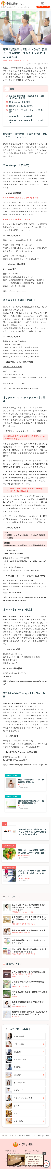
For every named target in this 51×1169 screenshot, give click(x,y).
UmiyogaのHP (9, 269)
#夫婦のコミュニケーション (21, 976)
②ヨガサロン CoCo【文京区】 (22, 106)
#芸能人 (14, 996)
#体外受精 (15, 924)
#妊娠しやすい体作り (11, 60)
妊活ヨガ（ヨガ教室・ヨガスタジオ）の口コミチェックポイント (26, 97)
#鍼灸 (14, 954)
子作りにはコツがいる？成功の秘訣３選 (28, 972)
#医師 (32, 912)
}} (4, 972)
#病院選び (15, 912)
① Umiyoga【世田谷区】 (20, 102)
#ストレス (24, 60)
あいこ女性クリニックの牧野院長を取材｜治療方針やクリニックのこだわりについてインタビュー (29, 907)
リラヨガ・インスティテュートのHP (18, 580)
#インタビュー (24, 912)
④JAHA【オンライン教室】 (21, 116)
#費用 (14, 932)
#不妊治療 (22, 924)
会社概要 (27, 1153)
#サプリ (14, 974)
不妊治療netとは (10, 1151)
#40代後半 (15, 1016)
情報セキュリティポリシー (33, 1151)
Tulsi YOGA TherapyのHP (15, 760)
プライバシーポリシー (12, 1153)
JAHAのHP (8, 676)
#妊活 (33, 954)
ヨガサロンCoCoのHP (12, 367)
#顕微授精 (19, 932)
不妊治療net (14, 1166)
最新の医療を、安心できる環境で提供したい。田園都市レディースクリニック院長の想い (29, 919)
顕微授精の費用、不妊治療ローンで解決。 (29, 930)
